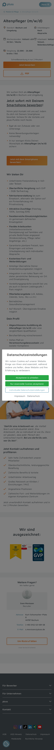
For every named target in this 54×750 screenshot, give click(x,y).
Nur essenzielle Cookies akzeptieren (27, 384)
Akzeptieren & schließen (27, 377)
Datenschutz (33, 396)
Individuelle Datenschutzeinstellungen (27, 390)
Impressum (19, 396)
